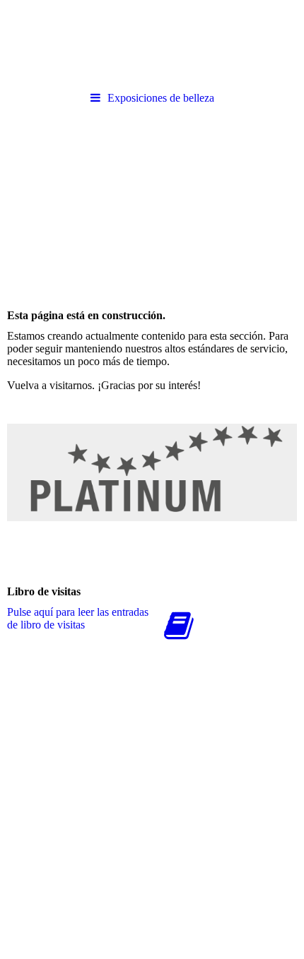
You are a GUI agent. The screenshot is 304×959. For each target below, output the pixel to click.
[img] (152, 42)
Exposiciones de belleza (160, 98)
